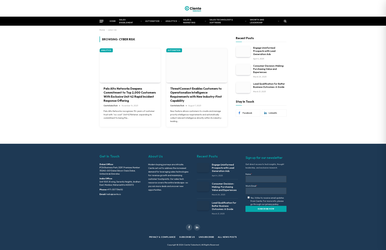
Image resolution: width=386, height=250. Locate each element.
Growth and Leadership (257, 21)
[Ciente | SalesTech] (193, 8)
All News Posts (227, 237)
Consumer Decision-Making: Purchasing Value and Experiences (268, 68)
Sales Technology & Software (221, 21)
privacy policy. (272, 204)
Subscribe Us (187, 237)
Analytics (171, 21)
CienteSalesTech (111, 105)
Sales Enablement (126, 21)
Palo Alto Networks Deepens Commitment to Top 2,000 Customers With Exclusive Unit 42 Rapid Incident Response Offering (130, 94)
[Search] (284, 21)
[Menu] (101, 21)
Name (248, 174)
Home (113, 21)
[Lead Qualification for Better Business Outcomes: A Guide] (243, 87)
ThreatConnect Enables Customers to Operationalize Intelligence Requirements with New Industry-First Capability (196, 94)
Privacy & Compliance (162, 237)
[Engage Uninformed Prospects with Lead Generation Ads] (243, 51)
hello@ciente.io (113, 194)
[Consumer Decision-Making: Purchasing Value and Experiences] (243, 69)
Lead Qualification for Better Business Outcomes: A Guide (269, 85)
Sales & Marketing (189, 21)
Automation (152, 21)
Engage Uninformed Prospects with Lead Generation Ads (264, 50)
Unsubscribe (206, 237)
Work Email (251, 186)
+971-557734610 (115, 189)
